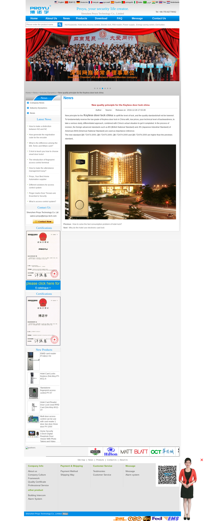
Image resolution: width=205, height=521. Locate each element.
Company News (37, 103)
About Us (51, 18)
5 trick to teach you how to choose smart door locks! (43, 152)
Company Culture (37, 474)
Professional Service (38, 485)
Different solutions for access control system (41, 186)
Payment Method (69, 471)
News (66, 18)
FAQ (119, 18)
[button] (94, 88)
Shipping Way (67, 474)
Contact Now (43, 222)
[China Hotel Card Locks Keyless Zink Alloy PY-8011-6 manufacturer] (33, 374)
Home (34, 18)
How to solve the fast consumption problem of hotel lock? (97, 224)
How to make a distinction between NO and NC (40, 127)
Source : (109, 110)
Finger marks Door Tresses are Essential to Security (42, 194)
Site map (81, 460)
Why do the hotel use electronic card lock (86, 228)
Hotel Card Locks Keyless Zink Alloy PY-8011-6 (49, 372)
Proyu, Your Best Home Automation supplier (39, 177)
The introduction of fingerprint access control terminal (41, 161)
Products (81, 18)
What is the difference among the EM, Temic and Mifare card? (43, 144)
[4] (102, 90)
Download (101, 18)
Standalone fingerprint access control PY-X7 (48, 386)
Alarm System (35, 499)
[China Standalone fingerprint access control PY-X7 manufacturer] (33, 388)
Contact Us (159, 18)
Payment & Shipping (72, 466)
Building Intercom (37, 495)
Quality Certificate (37, 482)
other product (35, 490)
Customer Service (102, 466)
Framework (34, 478)
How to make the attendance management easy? (41, 169)
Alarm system (132, 474)
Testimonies (99, 471)
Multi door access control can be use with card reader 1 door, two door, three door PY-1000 (49, 417)
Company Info (35, 466)
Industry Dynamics (48, 93)
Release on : (121, 110)
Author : (99, 110)
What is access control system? (42, 201)
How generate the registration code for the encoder (42, 136)
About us (32, 471)
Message (137, 18)
